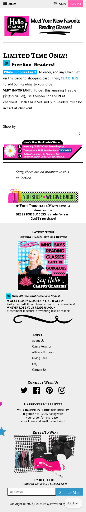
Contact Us (39, 370)
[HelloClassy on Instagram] (62, 392)
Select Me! (69, 492)
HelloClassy (41, 504)
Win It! (75, 3)
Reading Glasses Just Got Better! (43, 237)
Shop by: (9, 126)
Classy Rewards (42, 346)
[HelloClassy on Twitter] (24, 392)
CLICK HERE (70, 78)
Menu (12, 4)
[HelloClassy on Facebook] (36, 392)
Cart (62, 4)
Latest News (43, 231)
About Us (38, 341)
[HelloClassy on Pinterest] (49, 392)
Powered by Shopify (63, 504)
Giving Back (39, 358)
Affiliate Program (43, 352)
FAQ (34, 364)
